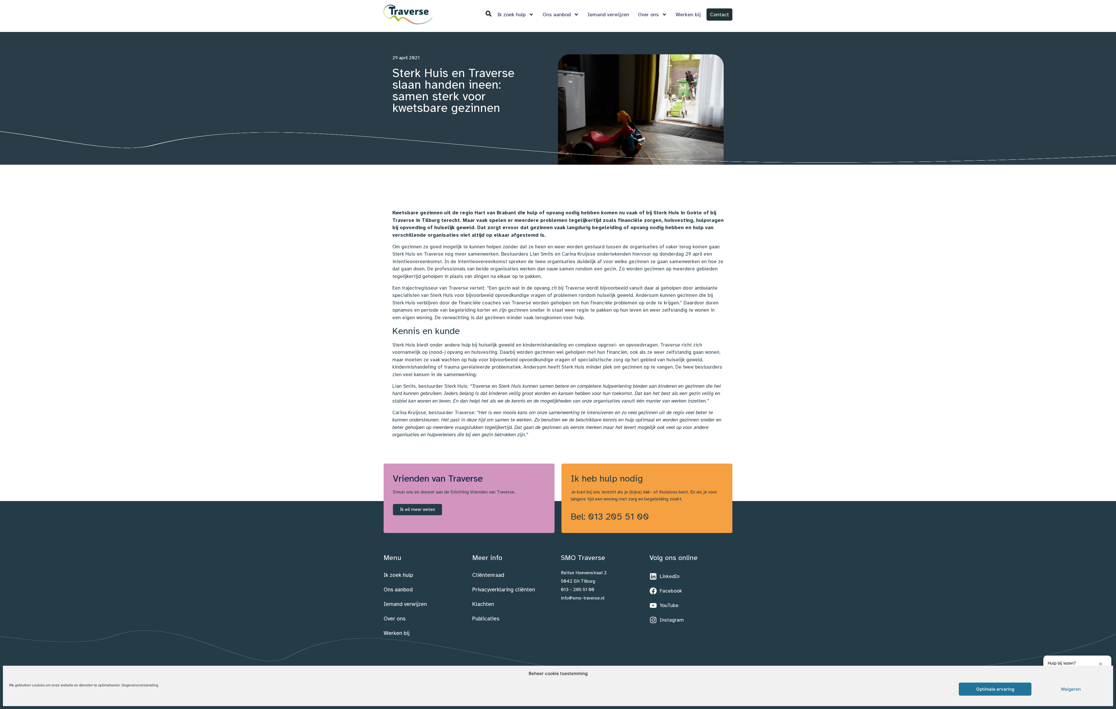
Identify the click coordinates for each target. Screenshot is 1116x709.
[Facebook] (666, 591)
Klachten (483, 604)
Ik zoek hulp (511, 14)
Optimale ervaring (995, 689)
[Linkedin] (664, 576)
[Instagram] (667, 620)
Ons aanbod (557, 14)
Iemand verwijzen (608, 14)
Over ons (648, 14)
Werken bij (688, 14)
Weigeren (1071, 689)
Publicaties (485, 618)
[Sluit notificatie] (1101, 664)
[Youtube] (664, 605)
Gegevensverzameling (139, 685)
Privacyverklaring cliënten (503, 589)
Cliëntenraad (488, 575)
